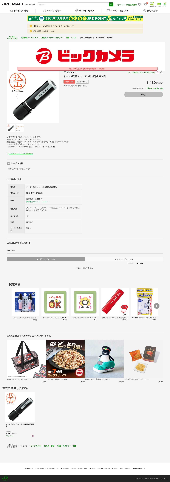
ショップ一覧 (39, 469)
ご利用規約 (92, 469)
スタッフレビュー (124, 259)
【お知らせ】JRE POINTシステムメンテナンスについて (53, 26)
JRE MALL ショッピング (12, 38)
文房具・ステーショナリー (52, 38)
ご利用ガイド (28, 469)
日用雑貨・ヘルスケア (29, 38)
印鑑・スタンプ (63, 446)
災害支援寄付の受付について (43, 31)
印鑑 (74, 446)
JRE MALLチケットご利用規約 (108, 469)
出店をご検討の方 (126, 469)
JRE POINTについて (62, 469)
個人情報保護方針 (139, 469)
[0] (145, 4)
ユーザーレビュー (46, 259)
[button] (157, 306)
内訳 (161, 88)
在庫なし (144, 95)
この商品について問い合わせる (142, 72)
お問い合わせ (49, 469)
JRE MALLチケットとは (79, 469)
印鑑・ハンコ (71, 38)
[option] (33, 97)
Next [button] (48, 97)
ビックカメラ (36, 446)
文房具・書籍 (49, 446)
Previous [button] (18, 97)
